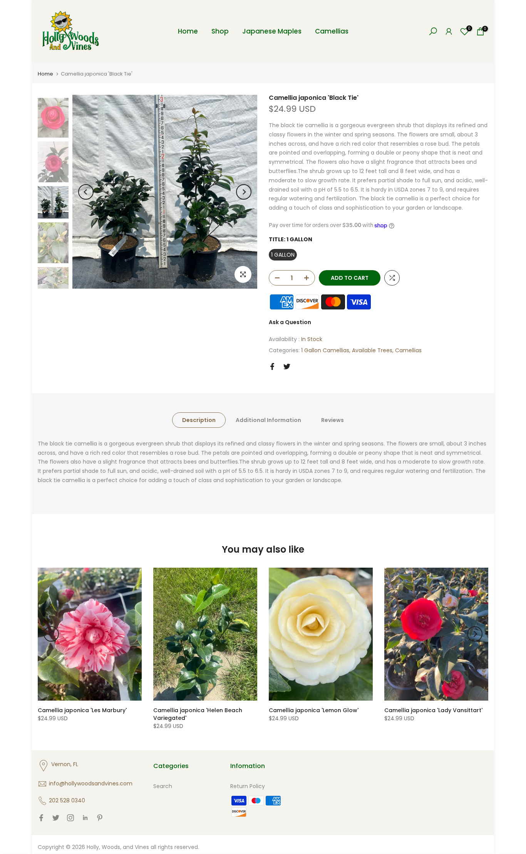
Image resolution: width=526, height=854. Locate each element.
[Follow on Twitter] (55, 817)
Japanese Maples (272, 31)
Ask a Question (290, 322)
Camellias (331, 31)
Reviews (332, 420)
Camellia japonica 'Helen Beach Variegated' (197, 714)
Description (199, 420)
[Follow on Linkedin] (85, 817)
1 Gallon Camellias (325, 350)
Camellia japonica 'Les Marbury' (82, 710)
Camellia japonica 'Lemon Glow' (313, 710)
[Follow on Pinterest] (99, 817)
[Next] (243, 192)
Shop (220, 31)
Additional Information (268, 420)
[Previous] (86, 192)
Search (162, 786)
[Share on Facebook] (272, 366)
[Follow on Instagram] (70, 817)
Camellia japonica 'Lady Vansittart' (433, 710)
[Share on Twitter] (286, 366)
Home (188, 31)
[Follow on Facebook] (41, 817)
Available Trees (372, 350)
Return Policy (247, 786)
